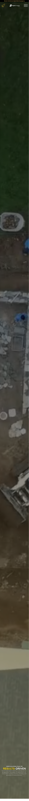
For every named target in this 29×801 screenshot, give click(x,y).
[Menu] (25, 5)
